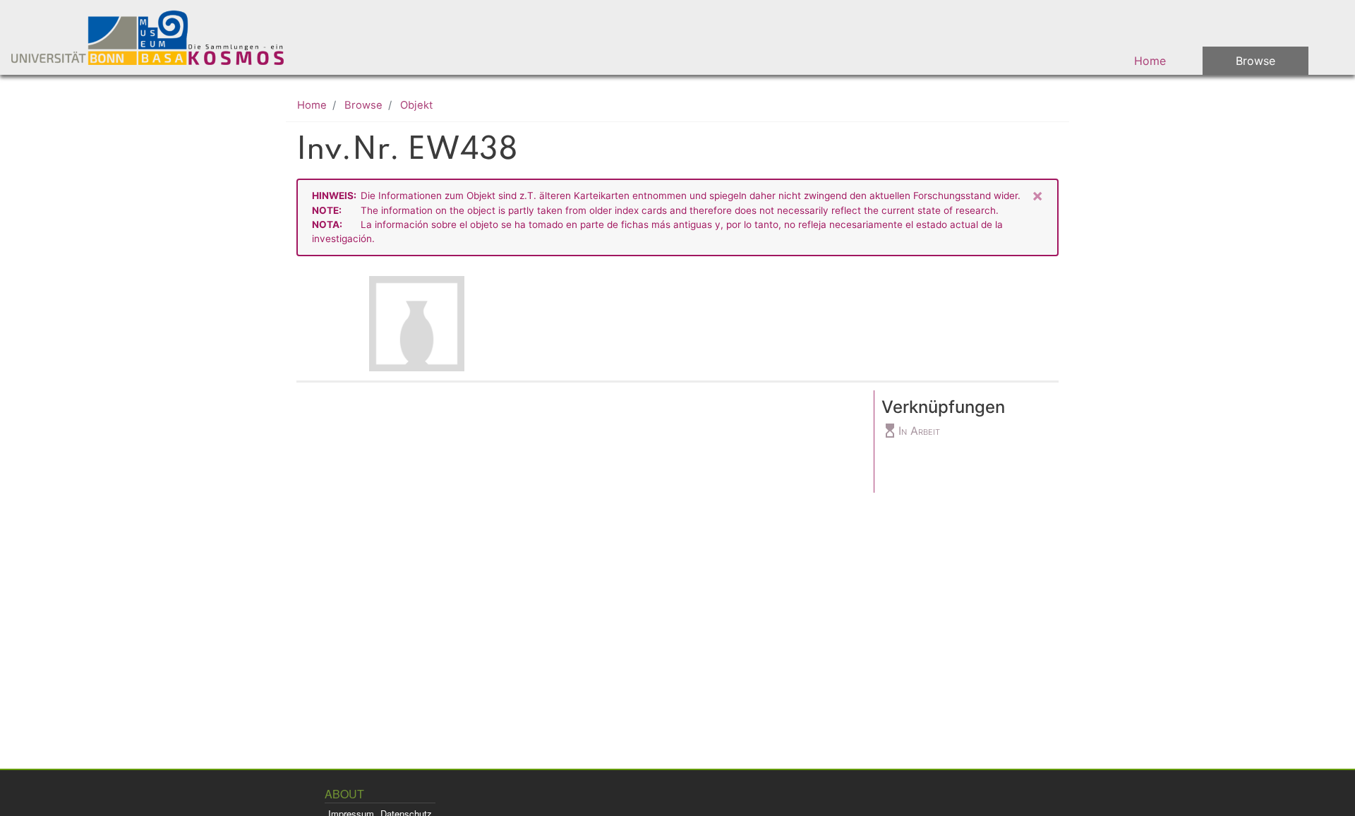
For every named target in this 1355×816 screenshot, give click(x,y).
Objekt (416, 105)
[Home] (156, 37)
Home (1150, 61)
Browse (1255, 61)
